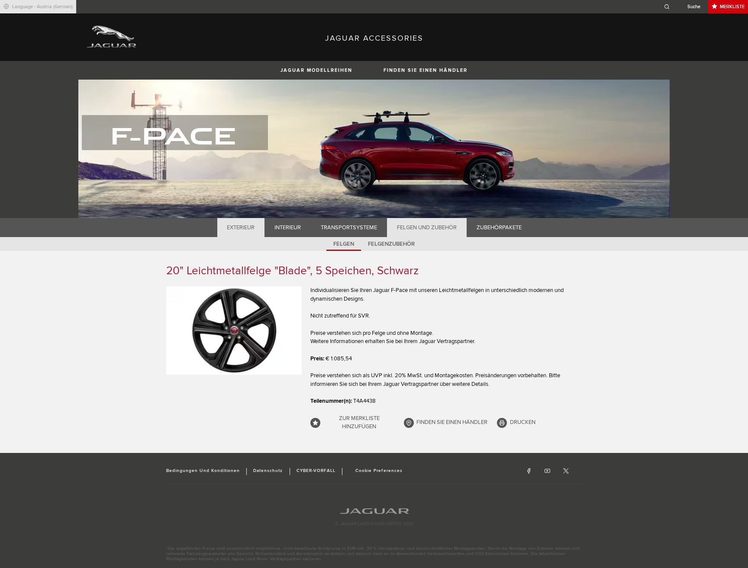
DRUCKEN (522, 422)
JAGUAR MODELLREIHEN (316, 70)
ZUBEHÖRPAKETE (499, 227)
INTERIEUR (287, 227)
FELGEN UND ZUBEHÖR (427, 227)
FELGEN (343, 244)
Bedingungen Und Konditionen (203, 470)
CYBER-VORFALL (316, 470)
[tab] (240, 227)
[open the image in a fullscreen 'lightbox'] (234, 330)
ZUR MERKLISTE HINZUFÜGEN (359, 422)
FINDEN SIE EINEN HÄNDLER (426, 70)
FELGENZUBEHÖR (391, 244)
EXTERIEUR (241, 227)
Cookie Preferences (379, 470)
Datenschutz (268, 470)
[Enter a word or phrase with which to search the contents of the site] (684, 6)
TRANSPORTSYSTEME (349, 227)
